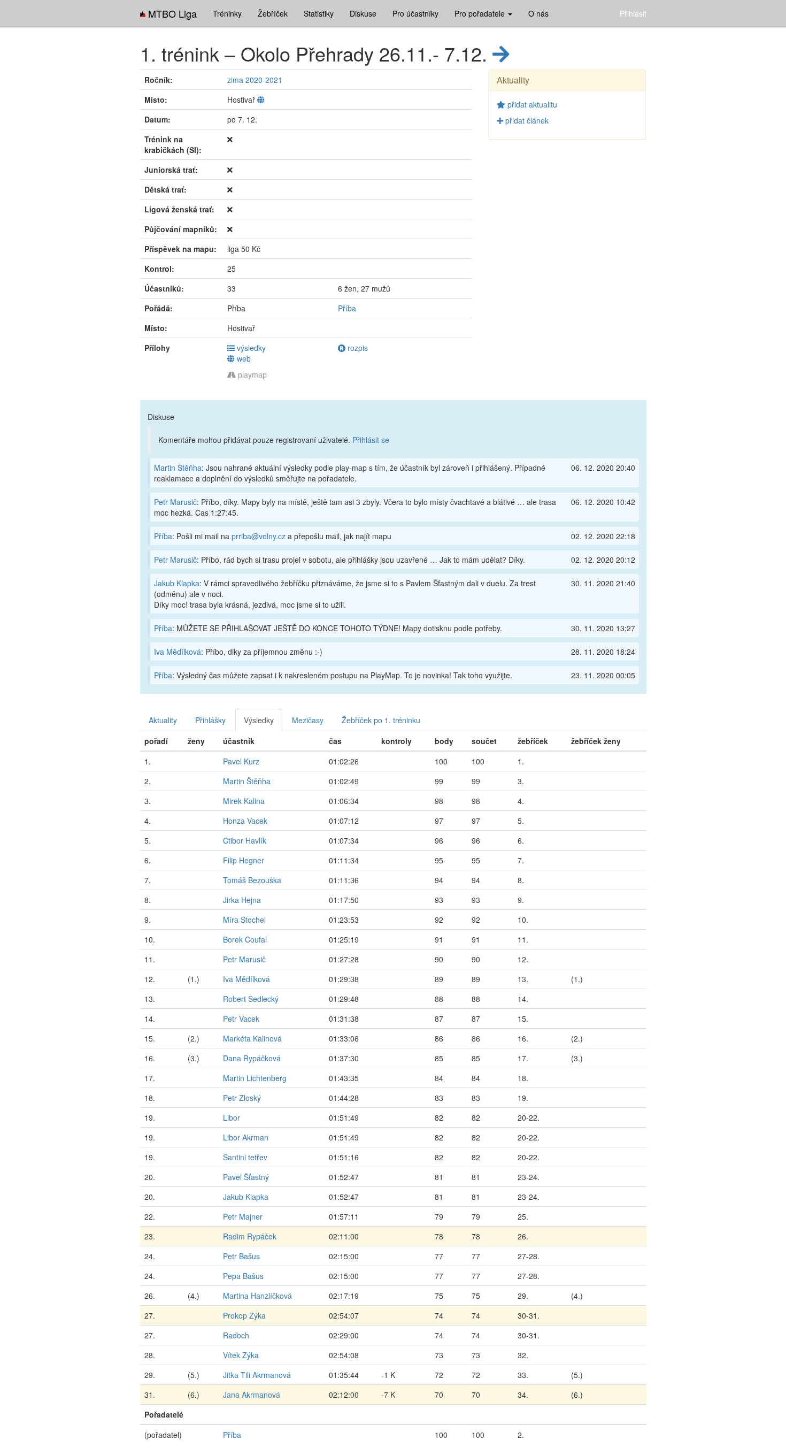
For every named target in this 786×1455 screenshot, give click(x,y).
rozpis (356, 347)
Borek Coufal (245, 939)
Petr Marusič (175, 501)
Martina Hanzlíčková (257, 1295)
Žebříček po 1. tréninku (381, 720)
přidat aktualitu (531, 104)
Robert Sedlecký (251, 998)
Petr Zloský (242, 1097)
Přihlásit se (370, 439)
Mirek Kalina (244, 800)
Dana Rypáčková (252, 1058)
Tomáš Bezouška (252, 880)
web (243, 358)
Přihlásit (633, 13)
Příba (347, 308)
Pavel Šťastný (246, 1176)
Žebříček (273, 13)
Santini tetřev (245, 1157)
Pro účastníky (415, 13)
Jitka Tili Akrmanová (257, 1374)
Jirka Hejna (242, 899)
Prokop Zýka (244, 1315)
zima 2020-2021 (254, 79)
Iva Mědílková (177, 651)
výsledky (250, 347)
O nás (538, 13)
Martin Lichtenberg (255, 1078)
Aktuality (163, 720)
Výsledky (259, 720)
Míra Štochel (244, 919)
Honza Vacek (245, 820)
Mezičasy (307, 720)
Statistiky (319, 13)
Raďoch (236, 1335)
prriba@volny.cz (259, 536)
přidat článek (526, 120)
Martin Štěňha (178, 467)
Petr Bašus (241, 1256)
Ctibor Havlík (244, 840)
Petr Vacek (241, 1018)
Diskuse (363, 13)
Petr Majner (243, 1216)
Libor (231, 1117)
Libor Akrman (245, 1137)
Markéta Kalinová (252, 1038)
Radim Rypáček (249, 1236)
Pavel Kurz (241, 761)
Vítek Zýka (241, 1355)
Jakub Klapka (176, 583)
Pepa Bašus (243, 1275)
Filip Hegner (243, 860)
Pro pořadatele (480, 13)
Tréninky (227, 13)
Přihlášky (210, 720)
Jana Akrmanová (251, 1394)
